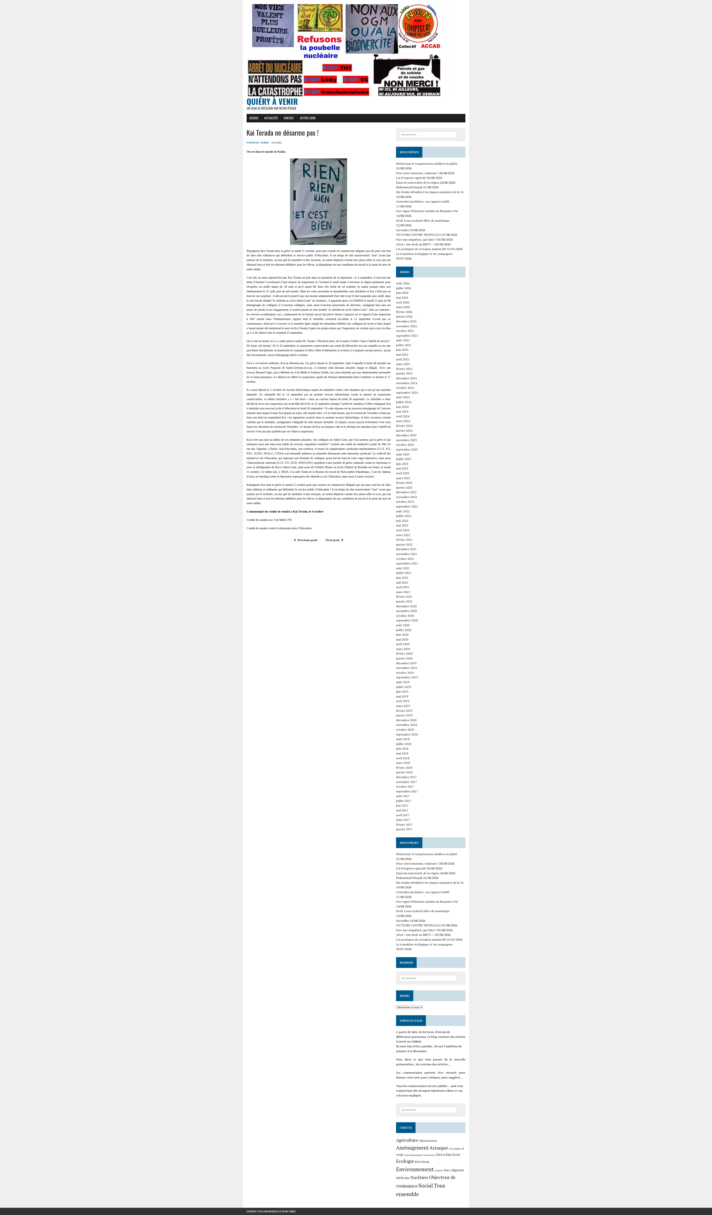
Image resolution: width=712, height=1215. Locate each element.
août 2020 (403, 625)
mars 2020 (403, 649)
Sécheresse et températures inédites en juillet (426, 164)
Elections (422, 1162)
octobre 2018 (405, 730)
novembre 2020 (406, 611)
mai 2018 (402, 753)
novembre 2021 (406, 554)
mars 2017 (403, 820)
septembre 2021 (407, 563)
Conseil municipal (412, 1155)
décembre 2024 (406, 378)
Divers (440, 1154)
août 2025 (403, 340)
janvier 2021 (404, 601)
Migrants (457, 1170)
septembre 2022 (407, 506)
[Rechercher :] (428, 134)
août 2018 (403, 739)
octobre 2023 (405, 445)
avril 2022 (402, 530)
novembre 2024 (406, 383)
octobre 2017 (405, 786)
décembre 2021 (406, 549)
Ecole (456, 1154)
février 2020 (404, 653)
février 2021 (404, 597)
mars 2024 (403, 421)
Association (455, 1148)
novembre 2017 (406, 782)
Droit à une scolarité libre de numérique (422, 221)
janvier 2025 (404, 373)
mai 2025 (402, 354)
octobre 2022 (405, 502)
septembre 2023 (407, 449)
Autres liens (308, 118)
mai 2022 (402, 525)
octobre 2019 (405, 673)
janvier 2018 (404, 772)
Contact (289, 118)
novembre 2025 (406, 326)
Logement (438, 1170)
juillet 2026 (403, 288)
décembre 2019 (406, 663)
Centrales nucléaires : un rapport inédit (422, 201)
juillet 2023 (403, 459)
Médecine (403, 1178)
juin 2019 (402, 691)
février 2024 (404, 426)
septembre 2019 (407, 677)
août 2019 (403, 682)
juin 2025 (402, 350)
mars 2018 (403, 763)
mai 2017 (402, 810)
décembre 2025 (406, 321)
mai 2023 (402, 468)
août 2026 (403, 283)
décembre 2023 (406, 435)
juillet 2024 (403, 402)
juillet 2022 (403, 516)
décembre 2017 (406, 777)
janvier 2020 (404, 658)
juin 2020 (402, 635)
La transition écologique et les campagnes (424, 254)
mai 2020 (402, 639)
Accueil (253, 118)
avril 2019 (402, 701)
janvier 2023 (404, 487)
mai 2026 (402, 297)
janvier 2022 (404, 544)
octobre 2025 (405, 331)
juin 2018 (402, 748)
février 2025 (404, 369)
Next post (332, 540)
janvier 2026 (404, 316)
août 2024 (403, 397)
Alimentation (428, 1141)
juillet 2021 (403, 573)
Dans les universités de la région (417, 182)
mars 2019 (403, 706)
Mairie (447, 1170)
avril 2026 (402, 302)
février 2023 (404, 483)
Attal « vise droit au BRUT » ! (415, 244)
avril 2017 (402, 815)
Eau (449, 1154)
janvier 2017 (404, 829)
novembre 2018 (406, 725)
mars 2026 (403, 307)
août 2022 (403, 511)
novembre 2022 (406, 497)
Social (425, 1185)
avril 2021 (402, 587)
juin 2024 (402, 407)
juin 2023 (402, 464)
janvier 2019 (404, 715)
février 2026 (404, 312)
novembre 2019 (406, 668)
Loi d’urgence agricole (411, 178)
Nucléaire (419, 1177)
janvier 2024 (404, 430)
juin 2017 (402, 805)
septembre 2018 (407, 734)
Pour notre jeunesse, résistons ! (417, 173)
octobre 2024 (405, 388)
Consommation (428, 1155)
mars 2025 (403, 364)
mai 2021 (402, 582)
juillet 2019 (403, 687)
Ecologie (405, 1161)
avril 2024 (402, 416)
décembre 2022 (406, 492)
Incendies (402, 230)
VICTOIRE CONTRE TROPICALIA (418, 235)
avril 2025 (402, 359)
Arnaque (438, 1148)
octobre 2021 (405, 559)
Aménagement (412, 1147)
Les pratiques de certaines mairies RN (421, 249)
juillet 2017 (403, 801)
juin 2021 (402, 578)
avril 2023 (402, 473)
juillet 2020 (403, 630)
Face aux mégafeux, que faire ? (416, 239)
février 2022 (404, 540)
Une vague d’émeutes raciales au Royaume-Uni (427, 211)
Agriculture (407, 1140)
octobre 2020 (405, 616)
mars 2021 (403, 592)
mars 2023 (403, 478)
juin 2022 (402, 521)
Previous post (307, 540)
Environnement (415, 1169)
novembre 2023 (406, 440)
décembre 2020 (406, 606)
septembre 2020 (407, 620)
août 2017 (403, 796)
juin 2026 (402, 293)
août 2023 (403, 454)
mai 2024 (402, 411)
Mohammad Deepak (409, 187)
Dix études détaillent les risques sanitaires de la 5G (430, 192)
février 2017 (404, 824)
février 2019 (404, 711)
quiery (265, 142)
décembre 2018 (406, 720)
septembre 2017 (407, 791)
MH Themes (290, 1211)
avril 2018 (402, 758)
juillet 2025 (403, 345)
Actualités (271, 118)
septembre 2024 (407, 392)
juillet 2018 (403, 744)
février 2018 (404, 768)
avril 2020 (402, 644)
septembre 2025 (407, 336)
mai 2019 (402, 696)
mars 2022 (403, 535)
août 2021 (403, 568)
